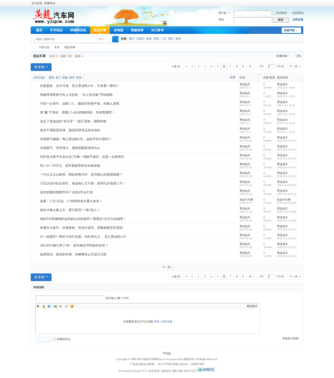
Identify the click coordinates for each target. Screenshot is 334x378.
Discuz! (137, 371)
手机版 (167, 353)
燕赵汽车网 (32, 47)
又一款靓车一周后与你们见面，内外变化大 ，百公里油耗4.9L (83, 236)
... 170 (260, 66)
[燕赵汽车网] (53, 16)
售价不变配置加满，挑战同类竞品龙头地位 (70, 130)
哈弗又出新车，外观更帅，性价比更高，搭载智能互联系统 (81, 227)
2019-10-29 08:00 (287, 203)
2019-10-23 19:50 (287, 229)
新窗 (232, 77)
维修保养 (137, 30)
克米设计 (166, 371)
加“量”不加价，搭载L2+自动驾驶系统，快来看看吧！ (77, 112)
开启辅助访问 (302, 3)
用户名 (222, 13)
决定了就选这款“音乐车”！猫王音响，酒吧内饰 (73, 121)
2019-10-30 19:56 (287, 158)
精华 (72, 77)
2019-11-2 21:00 (286, 105)
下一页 (293, 66)
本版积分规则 (290, 338)
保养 (178, 38)
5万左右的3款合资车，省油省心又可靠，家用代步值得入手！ (83, 183)
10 (250, 66)
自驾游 (118, 30)
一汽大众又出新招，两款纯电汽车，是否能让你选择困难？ (81, 174)
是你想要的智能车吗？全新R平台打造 (66, 192)
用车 (171, 38)
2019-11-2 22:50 (286, 96)
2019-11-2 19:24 (286, 114)
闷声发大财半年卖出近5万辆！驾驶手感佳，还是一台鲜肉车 (82, 157)
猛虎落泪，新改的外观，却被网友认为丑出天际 (73, 254)
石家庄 (140, 38)
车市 (57, 47)
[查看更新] (87, 77)
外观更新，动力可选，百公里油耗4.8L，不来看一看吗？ (79, 86)
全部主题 (38, 77)
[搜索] (115, 39)
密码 (221, 19)
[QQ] (206, 371)
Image (49, 306)
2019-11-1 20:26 (286, 123)
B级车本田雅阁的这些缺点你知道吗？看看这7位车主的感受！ (83, 219)
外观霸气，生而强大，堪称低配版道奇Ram (70, 148)
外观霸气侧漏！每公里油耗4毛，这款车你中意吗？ (76, 139)
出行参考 (157, 30)
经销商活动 (78, 30)
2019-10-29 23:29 (287, 185)
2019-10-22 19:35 (287, 256)
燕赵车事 (100, 30)
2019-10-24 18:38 (287, 211)
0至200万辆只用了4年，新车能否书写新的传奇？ (74, 245)
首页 (39, 30)
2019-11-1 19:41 (286, 132)
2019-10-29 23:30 (287, 176)
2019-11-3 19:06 (286, 87)
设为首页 (37, 3)
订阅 (298, 56)
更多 (79, 77)
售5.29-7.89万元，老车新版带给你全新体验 (70, 165)
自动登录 (281, 13)
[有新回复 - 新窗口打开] (37, 86)
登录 (157, 321)
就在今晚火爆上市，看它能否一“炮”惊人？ (70, 210)
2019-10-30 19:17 (287, 167)
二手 (163, 38)
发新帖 (39, 67)
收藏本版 (282, 56)
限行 (132, 38)
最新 (51, 77)
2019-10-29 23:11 (286, 194)
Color (43, 306)
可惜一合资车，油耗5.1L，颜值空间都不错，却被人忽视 (79, 103)
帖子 (101, 39)
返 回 (177, 66)
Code (66, 306)
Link (55, 306)
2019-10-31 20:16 (287, 140)
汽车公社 (44, 47)
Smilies (72, 306)
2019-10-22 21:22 (287, 247)
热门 (58, 77)
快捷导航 (289, 30)
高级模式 (252, 306)
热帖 (65, 77)
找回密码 (297, 13)
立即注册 (297, 19)
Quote (60, 306)
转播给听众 (63, 339)
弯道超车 (244, 84)
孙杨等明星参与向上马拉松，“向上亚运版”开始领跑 (76, 94)
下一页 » (167, 267)
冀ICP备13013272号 (184, 371)
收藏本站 (49, 3)
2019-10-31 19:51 (287, 149)
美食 (149, 38)
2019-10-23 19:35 (287, 238)
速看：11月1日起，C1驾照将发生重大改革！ (71, 201)
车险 (156, 38)
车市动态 (56, 30)
